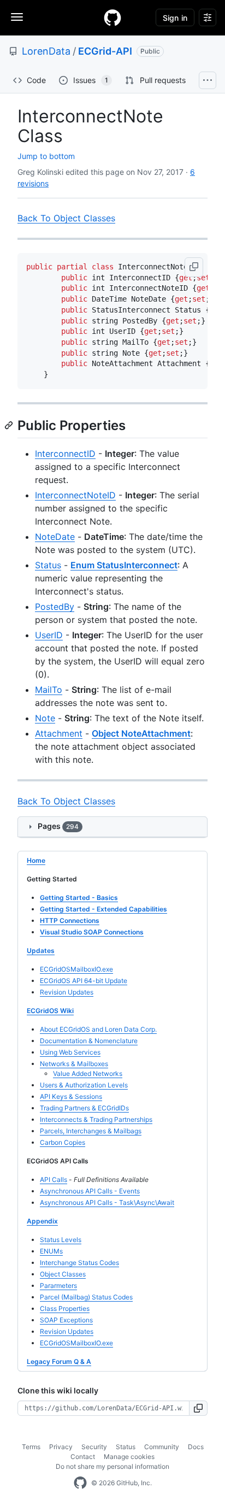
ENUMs (51, 1251)
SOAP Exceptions (66, 1320)
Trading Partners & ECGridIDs (84, 1108)
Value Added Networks (87, 1073)
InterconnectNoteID (75, 495)
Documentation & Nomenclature (89, 1041)
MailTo (48, 689)
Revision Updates (66, 992)
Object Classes (63, 1274)
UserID (49, 634)
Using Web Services (70, 1052)
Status (48, 565)
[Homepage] (112, 17)
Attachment (58, 733)
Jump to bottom (46, 156)
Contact (82, 1456)
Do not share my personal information (112, 1466)
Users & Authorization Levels (84, 1085)
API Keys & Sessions (71, 1096)
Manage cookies (129, 1456)
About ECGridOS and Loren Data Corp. (98, 1029)
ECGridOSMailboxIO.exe (76, 969)
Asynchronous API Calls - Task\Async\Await (107, 1202)
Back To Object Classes (66, 218)
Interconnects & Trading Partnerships (96, 1119)
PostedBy (54, 606)
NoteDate (55, 536)
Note (45, 718)
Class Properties (65, 1308)
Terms (31, 1447)
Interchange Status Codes (79, 1262)
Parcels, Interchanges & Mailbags (90, 1131)
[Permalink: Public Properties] (9, 425)
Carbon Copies (62, 1142)
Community (161, 1447)
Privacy (61, 1447)
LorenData (46, 51)
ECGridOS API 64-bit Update (83, 980)
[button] (194, 267)
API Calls (53, 1179)
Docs (196, 1447)
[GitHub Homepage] (80, 1483)
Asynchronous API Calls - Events (90, 1191)
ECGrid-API (105, 51)
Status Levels (60, 1240)
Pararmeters (58, 1285)
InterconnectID (65, 453)
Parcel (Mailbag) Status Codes (86, 1297)
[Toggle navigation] (17, 17)
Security (94, 1447)
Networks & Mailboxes (74, 1064)
